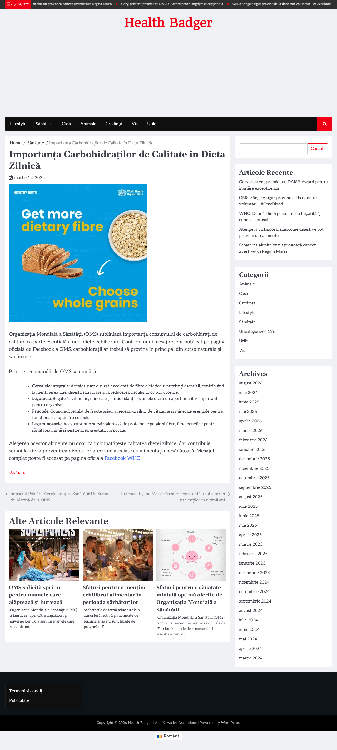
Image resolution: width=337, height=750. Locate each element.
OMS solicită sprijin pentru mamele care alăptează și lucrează (35, 595)
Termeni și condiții (26, 691)
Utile (151, 123)
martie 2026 (250, 430)
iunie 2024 (249, 629)
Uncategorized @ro (257, 331)
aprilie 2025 (250, 534)
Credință (114, 123)
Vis (135, 123)
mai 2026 (248, 411)
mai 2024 (248, 639)
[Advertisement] (168, 72)
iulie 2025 (248, 506)
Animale (88, 123)
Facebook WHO (122, 458)
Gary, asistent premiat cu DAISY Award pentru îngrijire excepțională (159, 4)
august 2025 (250, 497)
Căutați (318, 148)
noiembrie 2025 (254, 468)
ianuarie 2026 (252, 449)
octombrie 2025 (254, 478)
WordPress (230, 723)
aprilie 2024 (250, 648)
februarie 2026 (253, 440)
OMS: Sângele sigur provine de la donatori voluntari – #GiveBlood (268, 4)
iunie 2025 (249, 516)
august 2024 (251, 610)
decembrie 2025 (254, 459)
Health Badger (169, 22)
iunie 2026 (249, 402)
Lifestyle (18, 123)
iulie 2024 (248, 620)
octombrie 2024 (254, 591)
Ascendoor (187, 723)
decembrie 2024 (254, 572)
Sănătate (44, 123)
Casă (66, 123)
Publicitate (19, 700)
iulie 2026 (248, 392)
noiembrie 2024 (254, 582)
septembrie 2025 (255, 487)
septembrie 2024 (255, 601)
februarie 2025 (253, 553)
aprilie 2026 (250, 421)
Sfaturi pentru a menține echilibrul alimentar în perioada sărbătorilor (115, 595)
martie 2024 (251, 658)
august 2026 (250, 383)
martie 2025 (250, 544)
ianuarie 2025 (252, 563)
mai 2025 (248, 525)
